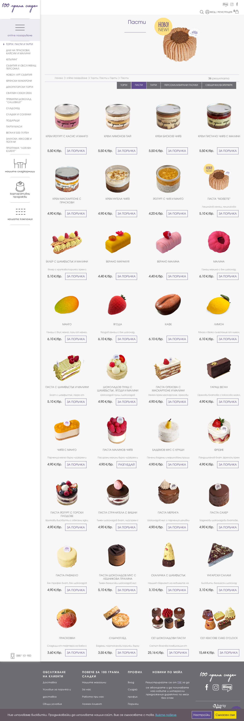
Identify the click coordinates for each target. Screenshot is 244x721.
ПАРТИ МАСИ (14, 126)
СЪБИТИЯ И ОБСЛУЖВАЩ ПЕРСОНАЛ (21, 67)
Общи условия (52, 704)
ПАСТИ (139, 85)
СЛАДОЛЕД (13, 108)
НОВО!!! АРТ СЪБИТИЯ (19, 74)
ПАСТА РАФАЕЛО (67, 575)
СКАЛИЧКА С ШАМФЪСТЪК (168, 575)
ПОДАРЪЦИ (13, 120)
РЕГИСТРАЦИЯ (225, 12)
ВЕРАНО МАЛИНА (168, 261)
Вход (131, 682)
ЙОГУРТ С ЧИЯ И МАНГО (168, 198)
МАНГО (67, 324)
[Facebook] (237, 4)
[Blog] (225, 4)
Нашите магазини (94, 682)
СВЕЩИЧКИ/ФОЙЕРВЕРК (219, 85)
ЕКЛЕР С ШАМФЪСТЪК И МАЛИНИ (67, 261)
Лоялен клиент (92, 704)
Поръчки (133, 704)
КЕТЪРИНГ (11, 59)
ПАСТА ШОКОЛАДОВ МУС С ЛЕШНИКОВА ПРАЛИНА (117, 577)
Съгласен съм (225, 714)
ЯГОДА (117, 324)
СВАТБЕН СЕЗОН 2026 (19, 93)
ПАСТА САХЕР (219, 512)
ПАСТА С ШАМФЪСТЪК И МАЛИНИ (67, 387)
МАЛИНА (219, 261)
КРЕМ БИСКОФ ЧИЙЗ (168, 136)
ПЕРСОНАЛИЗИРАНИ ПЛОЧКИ (181, 85)
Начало (59, 78)
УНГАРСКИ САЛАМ (219, 575)
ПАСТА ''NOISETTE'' (219, 198)
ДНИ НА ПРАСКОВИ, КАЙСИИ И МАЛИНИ (18, 52)
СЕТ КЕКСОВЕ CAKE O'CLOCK (219, 638)
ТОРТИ (123, 85)
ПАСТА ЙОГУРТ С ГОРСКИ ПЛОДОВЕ (67, 514)
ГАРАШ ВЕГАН (219, 387)
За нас (86, 689)
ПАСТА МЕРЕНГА (168, 512)
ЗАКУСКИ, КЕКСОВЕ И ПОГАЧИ (19, 140)
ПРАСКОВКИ (67, 638)
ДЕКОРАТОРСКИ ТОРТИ (19, 87)
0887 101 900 (23, 655)
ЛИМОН (219, 324)
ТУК (179, 682)
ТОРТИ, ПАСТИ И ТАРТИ (19, 44)
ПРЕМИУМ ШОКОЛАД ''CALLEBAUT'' (18, 101)
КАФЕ (168, 324)
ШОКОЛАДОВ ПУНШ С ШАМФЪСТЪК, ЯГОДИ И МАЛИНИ (117, 389)
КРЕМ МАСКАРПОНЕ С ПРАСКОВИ (67, 200)
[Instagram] (232, 4)
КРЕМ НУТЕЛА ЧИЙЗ (118, 198)
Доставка (50, 682)
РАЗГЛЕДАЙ (126, 464)
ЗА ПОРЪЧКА (76, 150)
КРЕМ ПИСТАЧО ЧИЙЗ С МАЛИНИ (219, 136)
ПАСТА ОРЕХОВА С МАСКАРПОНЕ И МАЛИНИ (168, 389)
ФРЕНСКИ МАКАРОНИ (19, 81)
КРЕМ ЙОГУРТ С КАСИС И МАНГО (67, 136)
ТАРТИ (153, 85)
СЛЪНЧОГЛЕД (117, 638)
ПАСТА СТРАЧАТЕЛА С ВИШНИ (117, 512)
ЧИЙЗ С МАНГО (67, 449)
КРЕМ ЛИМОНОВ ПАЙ (117, 136)
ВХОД (213, 12)
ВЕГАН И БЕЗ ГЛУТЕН (17, 132)
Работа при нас (93, 696)
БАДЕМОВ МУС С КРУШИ (168, 449)
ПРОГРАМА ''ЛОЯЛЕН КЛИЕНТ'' (18, 149)
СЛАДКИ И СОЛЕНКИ (18, 114)
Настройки (201, 714)
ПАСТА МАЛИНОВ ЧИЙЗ (118, 449)
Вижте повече (166, 714)
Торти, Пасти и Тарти (104, 78)
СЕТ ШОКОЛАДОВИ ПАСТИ (168, 638)
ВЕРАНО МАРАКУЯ (117, 261)
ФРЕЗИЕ (219, 449)
